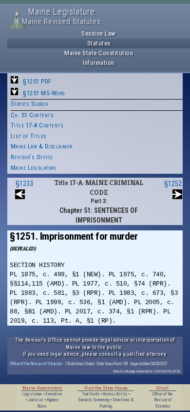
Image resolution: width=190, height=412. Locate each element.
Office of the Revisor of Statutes (36, 363)
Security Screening (93, 399)
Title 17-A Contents (37, 125)
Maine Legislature (34, 167)
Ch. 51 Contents (32, 115)
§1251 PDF (37, 81)
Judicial (35, 399)
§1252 (173, 183)
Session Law (98, 33)
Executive (53, 393)
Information (98, 62)
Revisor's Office (32, 157)
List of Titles (29, 136)
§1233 (24, 183)
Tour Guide (90, 393)
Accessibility (115, 393)
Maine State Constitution (98, 53)
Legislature (32, 393)
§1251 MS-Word (44, 93)
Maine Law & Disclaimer (42, 146)
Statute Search (30, 103)
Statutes (99, 43)
